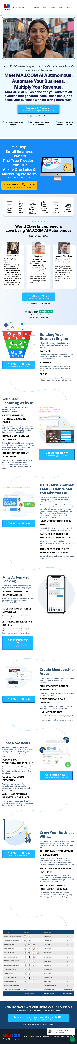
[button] (25, 7)
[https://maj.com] (7, 7)
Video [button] (45, 7)
